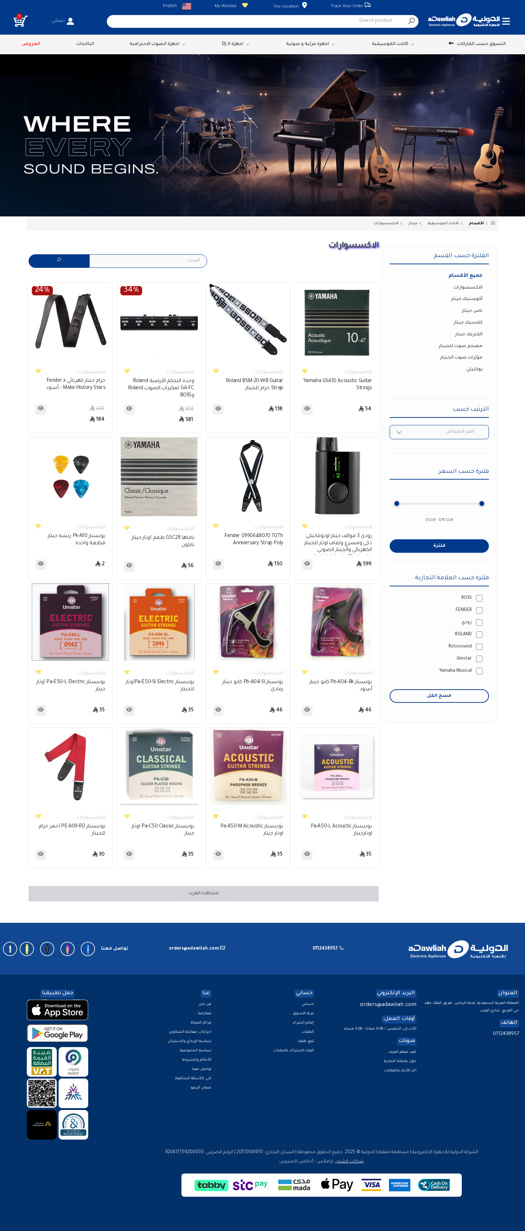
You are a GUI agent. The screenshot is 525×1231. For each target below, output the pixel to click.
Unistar (464, 658)
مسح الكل (439, 696)
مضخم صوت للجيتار (460, 346)
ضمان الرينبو (201, 1088)
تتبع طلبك (306, 1042)
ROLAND (463, 634)
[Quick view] (307, 409)
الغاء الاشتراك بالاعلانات (293, 1051)
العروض (31, 44)
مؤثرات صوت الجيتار (461, 357)
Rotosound (460, 646)
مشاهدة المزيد (204, 893)
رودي (466, 622)
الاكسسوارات (386, 224)
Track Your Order (348, 6)
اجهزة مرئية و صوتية (307, 44)
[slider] (397, 503)
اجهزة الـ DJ (232, 44)
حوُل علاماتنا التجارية (400, 1062)
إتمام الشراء (303, 1023)
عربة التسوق (303, 1014)
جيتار (413, 224)
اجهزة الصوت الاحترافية (154, 44)
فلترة (439, 546)
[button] (21, 21)
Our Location (286, 7)
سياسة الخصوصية (195, 1051)
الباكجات (85, 44)
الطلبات (307, 1032)
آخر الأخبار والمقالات (400, 1071)
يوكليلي (474, 369)
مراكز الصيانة (201, 1023)
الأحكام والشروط (196, 1060)
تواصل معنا (201, 1069)
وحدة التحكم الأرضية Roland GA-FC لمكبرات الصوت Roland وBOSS (161, 389)
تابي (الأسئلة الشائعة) (193, 1079)
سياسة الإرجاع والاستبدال (189, 1042)
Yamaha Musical (455, 671)
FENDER (464, 610)
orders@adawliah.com (388, 1005)
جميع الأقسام (465, 276)
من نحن (205, 1004)
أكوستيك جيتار (466, 299)
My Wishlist (225, 6)
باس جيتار (472, 311)
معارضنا (204, 1014)
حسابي (308, 1004)
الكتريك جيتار (468, 334)
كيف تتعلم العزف (402, 1052)
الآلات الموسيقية (390, 44)
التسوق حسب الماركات (481, 44)
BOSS (466, 598)
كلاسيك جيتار (468, 322)
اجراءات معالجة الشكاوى (190, 1032)
